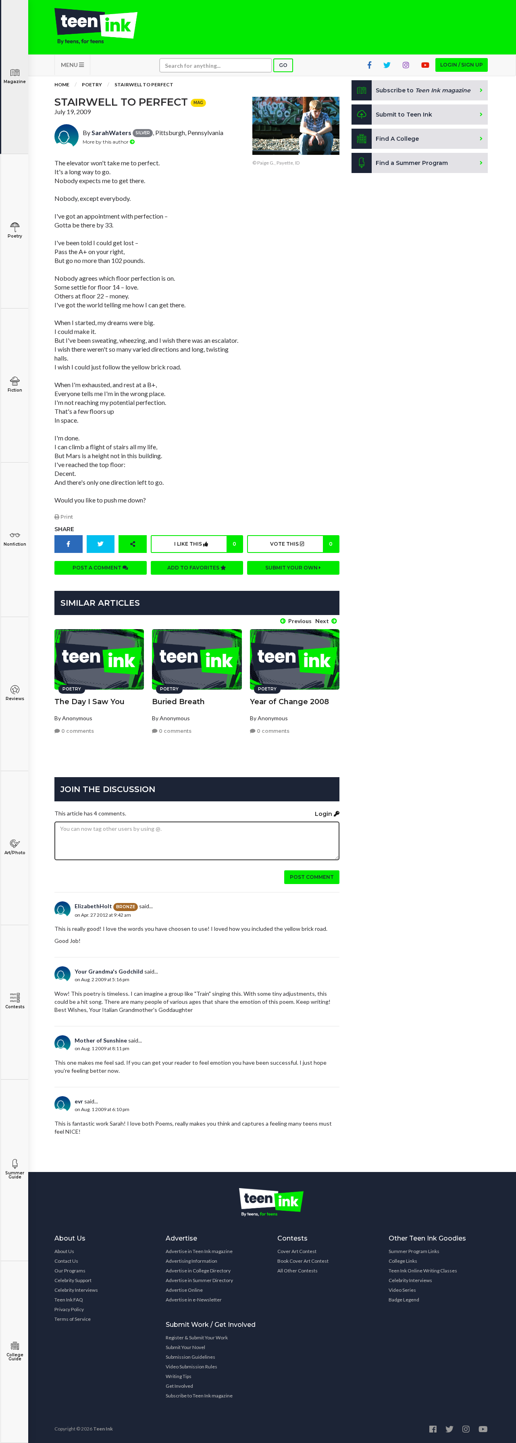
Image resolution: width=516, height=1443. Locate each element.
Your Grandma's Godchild (109, 971)
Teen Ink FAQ (68, 1300)
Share (64, 529)
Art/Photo (14, 852)
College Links (403, 1261)
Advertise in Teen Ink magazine (199, 1251)
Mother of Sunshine (101, 1040)
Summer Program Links (414, 1251)
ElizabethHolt (93, 906)
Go (283, 65)
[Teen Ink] (104, 26)
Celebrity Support (73, 1280)
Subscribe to (423, 90)
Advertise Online (184, 1290)
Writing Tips (178, 1376)
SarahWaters (111, 132)
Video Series (402, 1290)
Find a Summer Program (412, 163)
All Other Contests (297, 1271)
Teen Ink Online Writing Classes (423, 1271)
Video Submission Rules (191, 1367)
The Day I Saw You (89, 701)
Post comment (312, 877)
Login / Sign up (461, 65)
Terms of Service (72, 1319)
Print (66, 517)
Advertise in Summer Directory (199, 1280)
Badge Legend (404, 1300)
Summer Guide (14, 1175)
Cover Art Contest (296, 1251)
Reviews (15, 698)
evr (79, 1101)
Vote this (301, 544)
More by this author (106, 142)
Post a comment (98, 568)
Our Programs (69, 1271)
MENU (70, 64)
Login (324, 813)
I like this (205, 544)
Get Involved (179, 1386)
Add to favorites (194, 568)
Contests (15, 1006)
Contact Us (66, 1261)
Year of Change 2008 (289, 701)
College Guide (14, 1357)
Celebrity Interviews (76, 1290)
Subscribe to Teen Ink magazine (199, 1396)
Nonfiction (15, 544)
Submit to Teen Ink (404, 114)
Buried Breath (178, 701)
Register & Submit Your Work (197, 1338)
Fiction (15, 390)
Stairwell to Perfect (143, 84)
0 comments (77, 731)
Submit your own (292, 568)
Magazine (15, 81)
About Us (64, 1251)
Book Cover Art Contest (303, 1261)
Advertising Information (191, 1261)
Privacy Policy (69, 1309)
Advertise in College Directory (198, 1271)
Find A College (397, 138)
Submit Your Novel (185, 1347)
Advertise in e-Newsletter (194, 1300)
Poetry (15, 236)
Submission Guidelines (190, 1357)
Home (61, 84)
